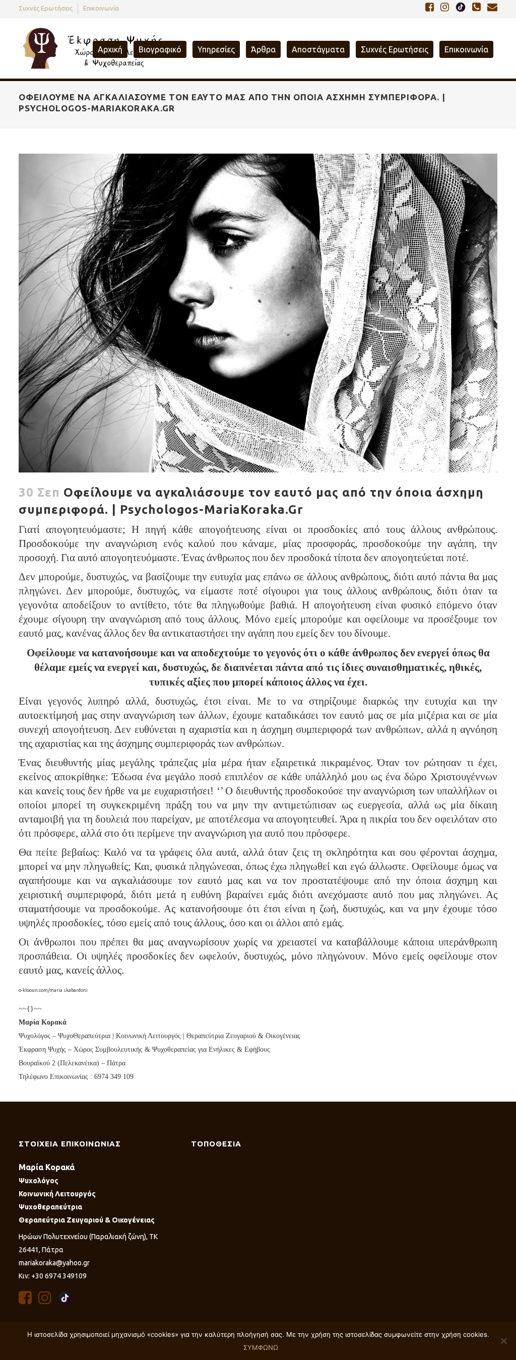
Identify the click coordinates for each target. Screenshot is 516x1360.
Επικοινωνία (101, 8)
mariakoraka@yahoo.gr (54, 1263)
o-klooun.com (33, 990)
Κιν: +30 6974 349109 (53, 1276)
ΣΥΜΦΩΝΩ (260, 1347)
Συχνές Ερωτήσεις (46, 8)
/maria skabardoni (68, 990)
